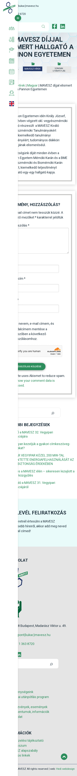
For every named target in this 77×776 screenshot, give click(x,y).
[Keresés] (53, 413)
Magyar (32, 85)
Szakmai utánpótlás (59, 69)
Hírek (21, 85)
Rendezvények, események (27, 707)
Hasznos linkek (19, 755)
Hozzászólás (18, 225)
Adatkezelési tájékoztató (26, 740)
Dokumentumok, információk (28, 712)
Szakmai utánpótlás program (28, 697)
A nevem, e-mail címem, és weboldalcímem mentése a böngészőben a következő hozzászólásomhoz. (31, 331)
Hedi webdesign (65, 768)
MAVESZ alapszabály (23, 750)
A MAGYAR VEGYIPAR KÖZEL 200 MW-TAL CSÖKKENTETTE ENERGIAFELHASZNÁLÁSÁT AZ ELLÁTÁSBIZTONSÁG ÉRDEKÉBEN (39, 459)
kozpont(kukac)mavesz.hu (23, 6)
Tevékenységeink (20, 692)
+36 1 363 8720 (23, 644)
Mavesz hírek (33, 68)
